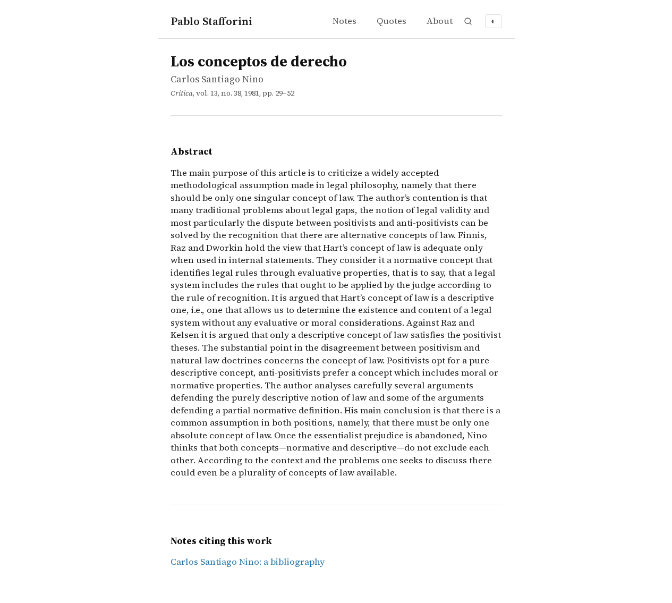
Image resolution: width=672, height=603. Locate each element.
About (440, 21)
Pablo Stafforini (211, 21)
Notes (344, 21)
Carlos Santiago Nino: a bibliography (248, 562)
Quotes (391, 21)
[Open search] (468, 21)
